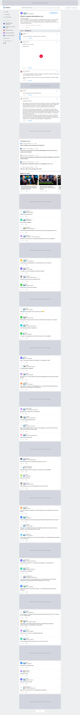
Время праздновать (30, 228)
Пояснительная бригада (31, 435)
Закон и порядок (30, 13)
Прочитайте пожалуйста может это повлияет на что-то (36, 163)
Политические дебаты (31, 277)
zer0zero (23, 167)
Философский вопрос (31, 459)
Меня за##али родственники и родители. (32, 145)
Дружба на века (29, 212)
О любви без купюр (30, 366)
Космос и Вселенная (30, 417)
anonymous (24, 148)
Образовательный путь (31, 326)
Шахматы (28, 508)
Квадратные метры (30, 426)
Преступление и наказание (31, 409)
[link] (29, 184)
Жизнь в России (29, 285)
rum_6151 (23, 143)
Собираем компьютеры (31, 577)
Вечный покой (30, 155)
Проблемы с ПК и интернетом (33, 236)
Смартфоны (28, 220)
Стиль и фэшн (29, 269)
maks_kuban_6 (24, 155)
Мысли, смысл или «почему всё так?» (31, 169)
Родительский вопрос (30, 688)
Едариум (27, 671)
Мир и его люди (29, 317)
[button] (41, 56)
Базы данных (29, 663)
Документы (28, 517)
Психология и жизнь (29, 167)
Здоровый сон (28, 143)
